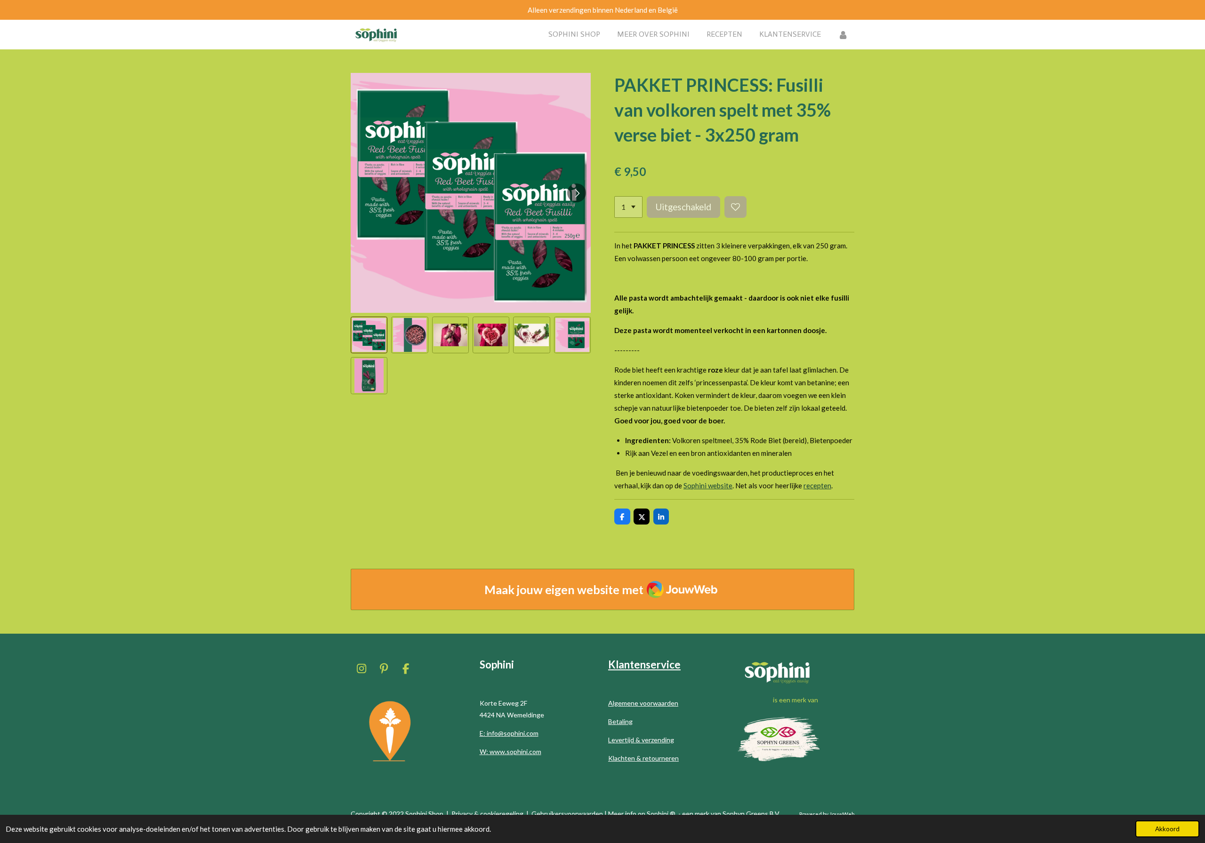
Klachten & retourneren (643, 758)
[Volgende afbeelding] (576, 192)
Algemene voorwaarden (643, 703)
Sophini (657, 814)
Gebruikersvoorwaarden (567, 814)
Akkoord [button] (1167, 829)
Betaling (620, 721)
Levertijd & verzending (641, 740)
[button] (369, 335)
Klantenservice (644, 664)
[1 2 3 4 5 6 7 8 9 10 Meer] (628, 207)
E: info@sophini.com (509, 733)
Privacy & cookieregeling (487, 814)
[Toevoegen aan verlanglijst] (735, 207)
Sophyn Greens (745, 814)
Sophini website (707, 485)
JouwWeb (841, 814)
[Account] (843, 34)
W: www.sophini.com (510, 752)
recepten (817, 485)
